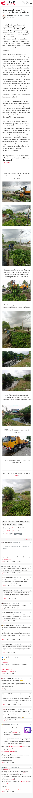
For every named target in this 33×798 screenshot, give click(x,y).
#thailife (5, 521)
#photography (19, 521)
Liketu (21, 16)
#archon (15, 524)
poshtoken (7, 542)
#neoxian (27, 521)
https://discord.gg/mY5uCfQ (8, 751)
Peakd (22, 781)
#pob (4, 524)
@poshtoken (27, 557)
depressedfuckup (8, 625)
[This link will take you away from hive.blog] (28, 730)
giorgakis (6, 603)
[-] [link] (30, 542)
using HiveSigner (5, 783)
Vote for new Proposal (6, 669)
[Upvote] (3, 531)
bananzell (6, 566)
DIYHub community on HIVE (16, 746)
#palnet (20, 524)
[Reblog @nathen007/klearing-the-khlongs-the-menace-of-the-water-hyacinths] (3, 533)
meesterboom (8, 678)
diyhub (6, 724)
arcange (6, 767)
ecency (6, 657)
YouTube (11, 779)
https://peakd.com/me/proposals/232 (16, 773)
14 (12, 533)
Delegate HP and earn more (8, 671)
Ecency (27, 781)
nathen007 (11, 16)
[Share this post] (23, 534)
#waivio (9, 524)
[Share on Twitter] (17, 533)
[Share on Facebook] (15, 533)
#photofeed (11, 521)
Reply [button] (20, 561)
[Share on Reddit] (19, 533)
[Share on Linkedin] (21, 533)
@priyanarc (14, 732)
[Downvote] (5, 531)
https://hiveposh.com (7, 559)
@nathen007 (6, 163)
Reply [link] (7, 533)
